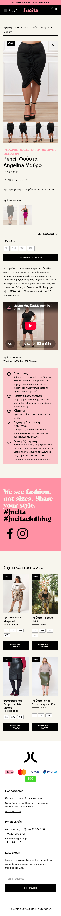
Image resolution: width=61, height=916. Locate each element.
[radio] (6, 248)
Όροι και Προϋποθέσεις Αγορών (23, 798)
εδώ (35, 391)
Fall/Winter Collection (19, 150)
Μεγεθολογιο (47, 234)
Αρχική (7, 27)
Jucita (30, 10)
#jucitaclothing (27, 519)
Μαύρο (17, 357)
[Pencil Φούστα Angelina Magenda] (25, 215)
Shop (17, 27)
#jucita (14, 512)
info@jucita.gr (19, 838)
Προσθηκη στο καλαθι (30, 257)
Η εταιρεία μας (13, 811)
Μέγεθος (10, 241)
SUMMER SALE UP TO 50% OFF (30, 2)
